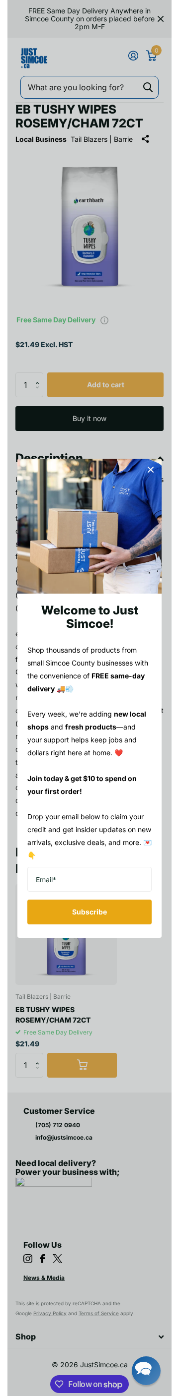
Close (151, 470)
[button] (146, 1370)
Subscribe (89, 912)
